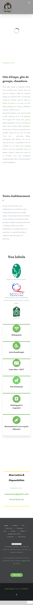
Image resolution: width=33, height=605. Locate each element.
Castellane (22, 531)
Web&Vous (25, 589)
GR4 (28, 113)
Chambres (15, 525)
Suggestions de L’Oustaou (14, 534)
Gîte (23, 525)
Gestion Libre (8, 528)
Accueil (6, 525)
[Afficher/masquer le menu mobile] (29, 3)
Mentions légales (9, 589)
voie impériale (25, 116)
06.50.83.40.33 (16, 499)
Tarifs (4, 531)
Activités (13, 531)
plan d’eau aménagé (23, 146)
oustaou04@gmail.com (17, 494)
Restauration (20, 528)
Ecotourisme (10, 536)
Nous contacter (22, 536)
